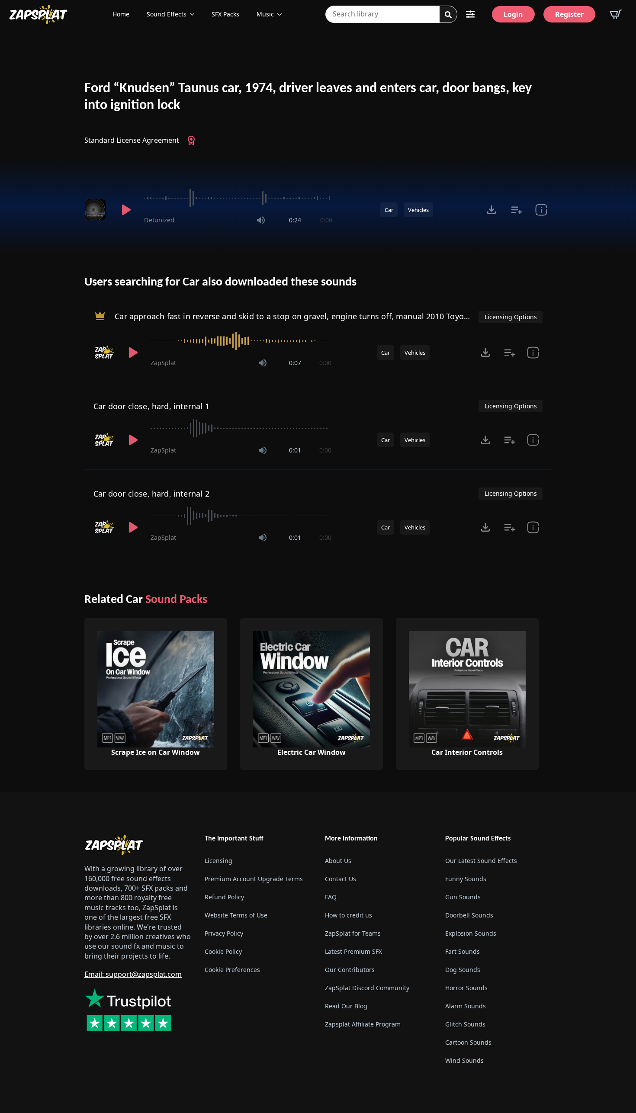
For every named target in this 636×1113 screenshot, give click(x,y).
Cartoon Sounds (468, 1042)
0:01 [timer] (295, 450)
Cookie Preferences (232, 969)
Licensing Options (511, 317)
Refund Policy (224, 897)
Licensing (218, 860)
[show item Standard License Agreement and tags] (541, 209)
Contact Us (340, 879)
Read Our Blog (346, 1006)
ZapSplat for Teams (353, 933)
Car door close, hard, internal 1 (151, 406)
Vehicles (418, 210)
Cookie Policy (223, 951)
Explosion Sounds (470, 933)
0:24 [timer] (295, 220)
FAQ (331, 897)
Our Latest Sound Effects (481, 860)
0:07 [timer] (295, 363)
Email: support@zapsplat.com (133, 974)
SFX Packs (225, 14)
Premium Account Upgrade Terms (254, 879)
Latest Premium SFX (353, 951)
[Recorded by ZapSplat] (104, 352)
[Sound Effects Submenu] (194, 14)
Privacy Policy (224, 933)
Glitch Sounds (465, 1024)
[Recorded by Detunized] (96, 209)
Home (120, 14)
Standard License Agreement (131, 140)
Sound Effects (166, 14)
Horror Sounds (466, 988)
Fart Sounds (462, 951)
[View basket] (615, 14)
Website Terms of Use (236, 915)
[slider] (238, 198)
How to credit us (348, 915)
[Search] (448, 14)
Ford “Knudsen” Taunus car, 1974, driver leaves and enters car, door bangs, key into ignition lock (308, 97)
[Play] (126, 209)
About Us (338, 860)
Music (265, 14)
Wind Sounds (464, 1060)
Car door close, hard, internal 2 (151, 493)
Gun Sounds (463, 897)
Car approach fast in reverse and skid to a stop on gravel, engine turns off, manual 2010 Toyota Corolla (307, 316)
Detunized (159, 220)
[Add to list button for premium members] (516, 209)
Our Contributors (350, 969)
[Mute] (261, 220)
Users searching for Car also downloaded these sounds (220, 282)
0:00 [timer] (326, 220)
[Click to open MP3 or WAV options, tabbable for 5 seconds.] (491, 209)
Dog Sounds (462, 969)
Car (389, 210)
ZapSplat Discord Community (367, 988)
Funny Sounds (465, 879)
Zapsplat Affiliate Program (363, 1024)
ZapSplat (163, 363)
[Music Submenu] (282, 14)
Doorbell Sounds (469, 915)
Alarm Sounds (465, 1006)
